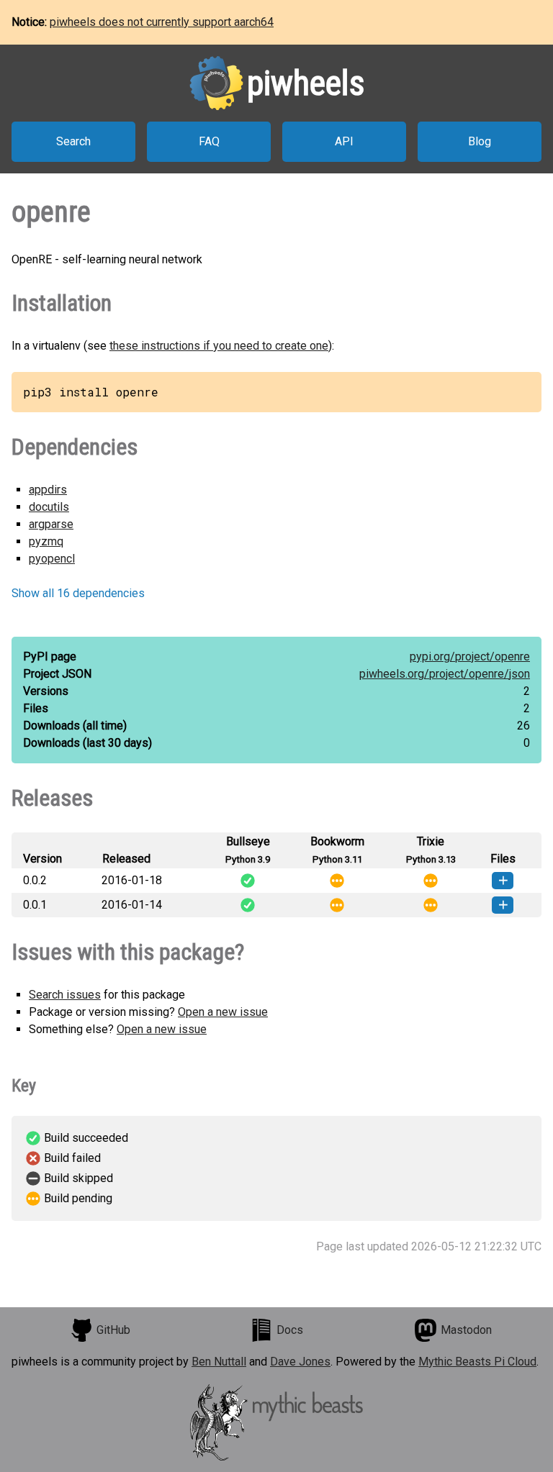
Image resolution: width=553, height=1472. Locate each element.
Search (73, 141)
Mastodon (466, 1330)
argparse (51, 524)
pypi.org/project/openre (470, 656)
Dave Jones (300, 1361)
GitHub (113, 1330)
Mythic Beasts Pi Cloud (477, 1361)
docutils (49, 507)
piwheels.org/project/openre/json (444, 674)
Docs (289, 1330)
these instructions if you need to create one (218, 346)
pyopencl (52, 558)
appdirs (48, 489)
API (344, 141)
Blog (479, 141)
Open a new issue (223, 1012)
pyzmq (46, 541)
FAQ (209, 141)
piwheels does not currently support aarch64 (162, 22)
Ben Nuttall (219, 1361)
